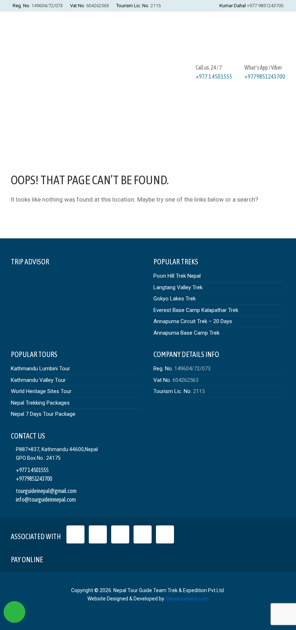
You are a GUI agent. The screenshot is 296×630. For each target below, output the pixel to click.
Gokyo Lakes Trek (174, 298)
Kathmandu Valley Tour (38, 380)
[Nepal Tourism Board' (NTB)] (120, 534)
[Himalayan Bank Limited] (105, 557)
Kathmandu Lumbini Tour (40, 368)
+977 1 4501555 (214, 76)
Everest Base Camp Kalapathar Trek (195, 310)
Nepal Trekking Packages (40, 403)
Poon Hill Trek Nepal (177, 276)
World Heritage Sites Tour (41, 391)
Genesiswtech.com (187, 599)
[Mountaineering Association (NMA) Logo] (165, 534)
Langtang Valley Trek (178, 287)
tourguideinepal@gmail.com (46, 491)
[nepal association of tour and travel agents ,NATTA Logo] (98, 534)
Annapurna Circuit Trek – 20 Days (192, 321)
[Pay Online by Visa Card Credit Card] (54, 557)
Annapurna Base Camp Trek (186, 333)
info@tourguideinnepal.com (46, 499)
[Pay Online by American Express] (88, 557)
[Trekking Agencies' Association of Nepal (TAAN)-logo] (143, 534)
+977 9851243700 (265, 5)
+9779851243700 (264, 76)
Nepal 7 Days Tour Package (43, 414)
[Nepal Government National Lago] (75, 534)
